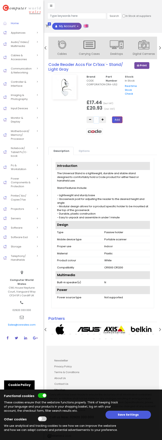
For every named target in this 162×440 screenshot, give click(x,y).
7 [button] (88, 334)
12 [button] (118, 334)
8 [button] (94, 334)
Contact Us (61, 384)
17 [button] (147, 334)
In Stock (130, 81)
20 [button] (100, 339)
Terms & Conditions (66, 372)
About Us (60, 378)
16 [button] (141, 334)
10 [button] (106, 334)
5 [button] (76, 334)
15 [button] (135, 334)
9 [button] (100, 334)
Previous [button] (45, 48)
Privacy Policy (63, 366)
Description (61, 151)
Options (84, 151)
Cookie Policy (19, 385)
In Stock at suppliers (138, 16)
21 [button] (106, 339)
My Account (67, 26)
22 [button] (112, 339)
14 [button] (129, 334)
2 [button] (58, 334)
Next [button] (160, 48)
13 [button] (123, 334)
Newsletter (61, 360)
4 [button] (70, 334)
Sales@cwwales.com (22, 325)
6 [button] (82, 334)
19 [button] (94, 339)
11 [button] (112, 334)
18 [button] (153, 334)
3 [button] (64, 334)
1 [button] (52, 334)
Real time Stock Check (131, 90)
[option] (62, 48)
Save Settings (128, 415)
